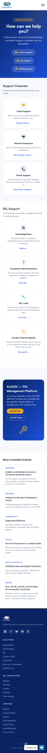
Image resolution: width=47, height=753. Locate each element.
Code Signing (8, 696)
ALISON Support (23, 69)
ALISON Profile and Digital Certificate (23, 566)
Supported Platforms (15, 520)
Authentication (8, 645)
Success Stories (9, 713)
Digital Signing (8, 649)
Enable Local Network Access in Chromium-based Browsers (20, 473)
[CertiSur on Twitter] (28, 631)
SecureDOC (7, 660)
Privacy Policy (8, 732)
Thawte (6, 689)
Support (6, 717)
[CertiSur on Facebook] (22, 631)
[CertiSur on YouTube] (16, 631)
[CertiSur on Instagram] (11, 631)
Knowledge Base (10, 721)
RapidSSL (6, 692)
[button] (43, 5)
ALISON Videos (16, 418)
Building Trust (8, 668)
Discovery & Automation (12, 664)
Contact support (23, 52)
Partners (6, 709)
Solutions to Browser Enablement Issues (21, 498)
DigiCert (6, 681)
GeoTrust (6, 685)
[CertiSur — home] (7, 5)
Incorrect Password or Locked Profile (23, 543)
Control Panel (8, 724)
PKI (4, 653)
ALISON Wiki (15, 411)
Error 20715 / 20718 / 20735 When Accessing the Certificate (21, 588)
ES (21, 744)
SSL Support (23, 60)
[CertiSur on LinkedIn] (5, 631)
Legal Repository (9, 728)
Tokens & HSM (9, 657)
